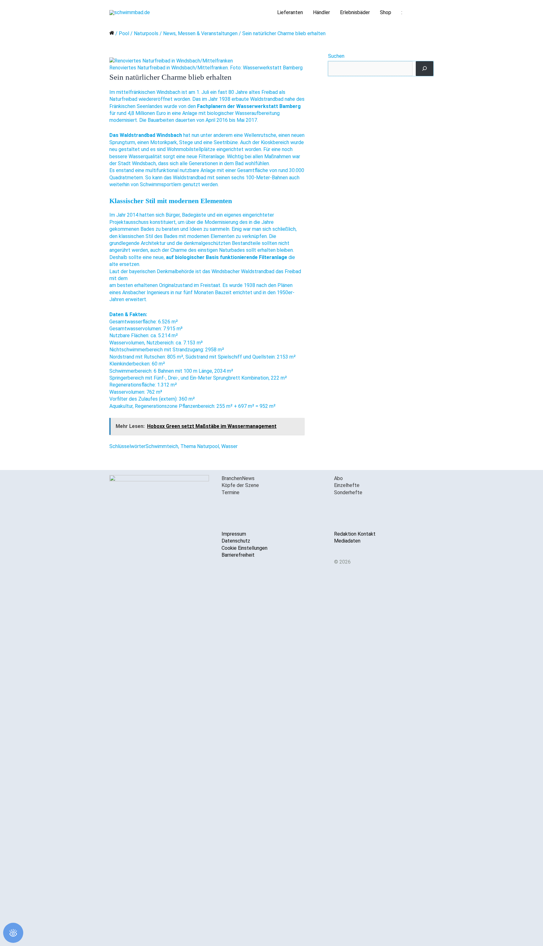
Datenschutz (236, 541)
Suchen (336, 56)
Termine (230, 492)
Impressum (234, 534)
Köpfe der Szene (240, 485)
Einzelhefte (346, 485)
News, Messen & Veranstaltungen (200, 33)
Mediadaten (347, 541)
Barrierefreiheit (238, 555)
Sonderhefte (348, 492)
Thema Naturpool (199, 446)
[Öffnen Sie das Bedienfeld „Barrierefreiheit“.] (13, 933)
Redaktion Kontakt (355, 534)
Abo (338, 478)
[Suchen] (424, 68)
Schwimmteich (161, 446)
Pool (124, 33)
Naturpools (146, 33)
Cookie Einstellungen (244, 548)
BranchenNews (238, 478)
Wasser (229, 446)
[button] (426, 12)
